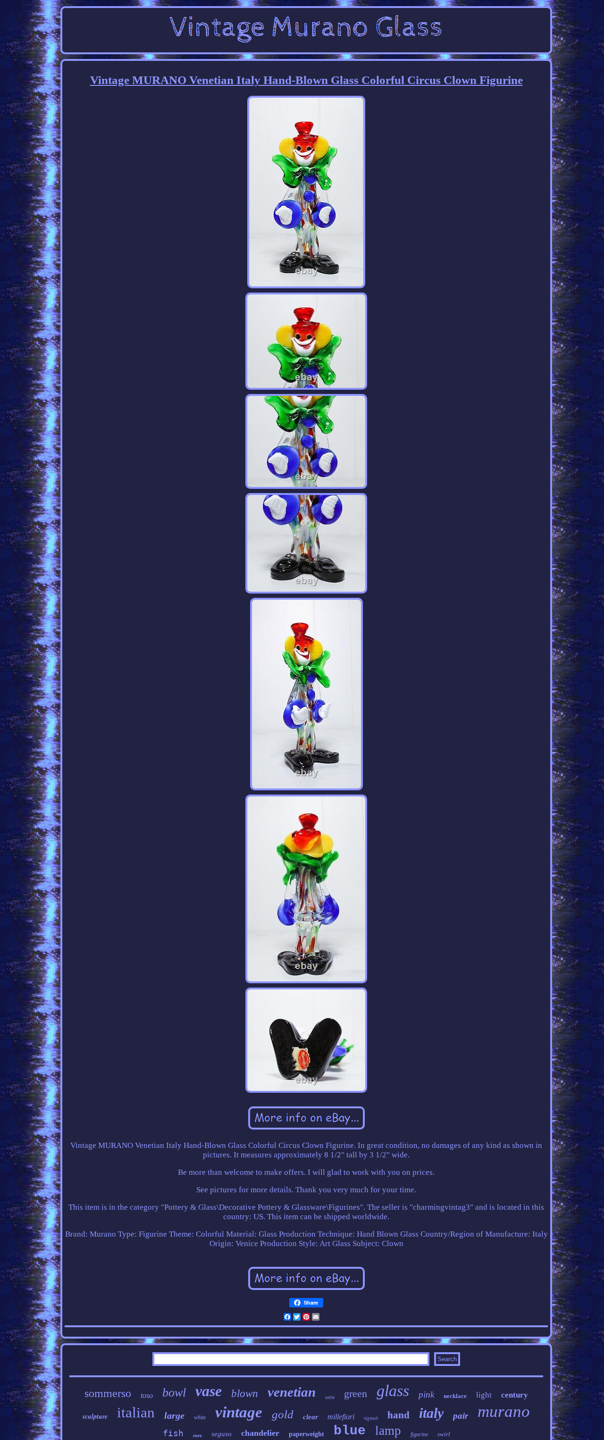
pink (426, 1394)
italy (431, 1413)
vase (208, 1390)
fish (173, 1433)
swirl (443, 1434)
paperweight (306, 1434)
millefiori (340, 1417)
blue (350, 1430)
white (200, 1417)
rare (197, 1435)
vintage (238, 1412)
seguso (221, 1434)
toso (147, 1395)
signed (371, 1417)
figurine (419, 1434)
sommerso (107, 1393)
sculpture (95, 1416)
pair (460, 1416)
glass (393, 1390)
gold (283, 1414)
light (484, 1394)
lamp (388, 1430)
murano (504, 1411)
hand (398, 1415)
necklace (455, 1395)
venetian (292, 1391)
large (174, 1415)
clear (310, 1417)
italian (136, 1412)
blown (244, 1393)
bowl (174, 1392)
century (514, 1394)
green (355, 1393)
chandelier (260, 1433)
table (330, 1397)
